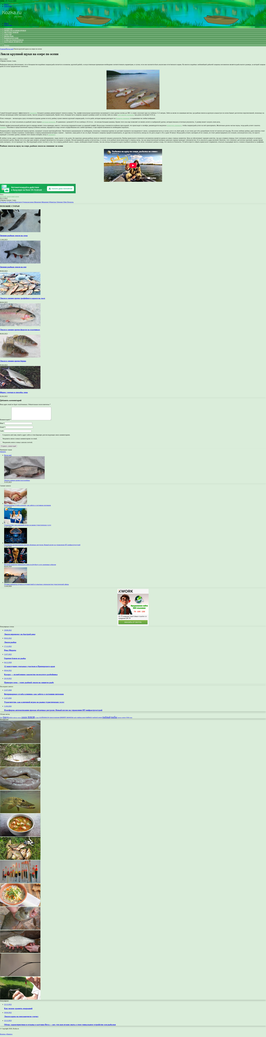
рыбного (89, 717)
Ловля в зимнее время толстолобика (17, 480)
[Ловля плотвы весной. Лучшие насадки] (20, 952)
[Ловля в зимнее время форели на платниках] (20, 325)
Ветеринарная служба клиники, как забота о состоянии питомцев (27, 505)
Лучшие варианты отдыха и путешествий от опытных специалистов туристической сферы (36, 584)
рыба (75, 717)
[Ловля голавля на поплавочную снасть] (20, 766)
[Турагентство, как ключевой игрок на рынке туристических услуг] (15, 523)
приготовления (54, 717)
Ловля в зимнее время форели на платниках (20, 330)
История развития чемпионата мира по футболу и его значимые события (30, 564)
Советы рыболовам (13, 40)
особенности (44, 717)
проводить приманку (174, 125)
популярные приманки (126, 115)
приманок (33, 113)
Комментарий (5, 419)
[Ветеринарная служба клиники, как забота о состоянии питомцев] (15, 503)
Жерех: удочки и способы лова (14, 392)
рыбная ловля (81, 717)
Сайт (2, 431)
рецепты (69, 717)
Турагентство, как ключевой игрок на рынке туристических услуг (27, 525)
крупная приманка (48, 122)
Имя (2, 423)
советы (124, 717)
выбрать (15, 717)
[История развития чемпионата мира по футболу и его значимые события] (15, 563)
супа (127, 717)
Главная (3, 49)
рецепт (63, 717)
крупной (3, 196)
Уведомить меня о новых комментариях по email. (19, 439)
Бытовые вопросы (13, 42)
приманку (51, 134)
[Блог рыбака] (12, 20)
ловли (24, 717)
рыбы (114, 717)
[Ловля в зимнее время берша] (20, 357)
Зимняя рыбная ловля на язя (13, 267)
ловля (9, 196)
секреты (119, 717)
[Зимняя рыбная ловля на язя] (20, 263)
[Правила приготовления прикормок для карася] (20, 859)
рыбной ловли (97, 717)
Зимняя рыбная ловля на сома (14, 235)
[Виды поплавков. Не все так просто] (20, 882)
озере (13, 196)
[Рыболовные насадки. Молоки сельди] (20, 789)
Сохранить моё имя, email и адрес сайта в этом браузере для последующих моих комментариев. (36, 435)
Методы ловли (11, 32)
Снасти (7, 34)
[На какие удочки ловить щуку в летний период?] (20, 813)
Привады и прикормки (15, 31)
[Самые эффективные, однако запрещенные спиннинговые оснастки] (20, 999)
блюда (6, 717)
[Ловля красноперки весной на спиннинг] (20, 743)
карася (19, 717)
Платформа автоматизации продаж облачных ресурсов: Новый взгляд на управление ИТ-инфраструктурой (42, 545)
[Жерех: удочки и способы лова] (20, 388)
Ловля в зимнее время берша (13, 361)
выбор (11, 717)
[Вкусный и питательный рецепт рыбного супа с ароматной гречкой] (20, 906)
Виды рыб (9, 36)
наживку (3, 127)
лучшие (37, 717)
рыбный (106, 717)
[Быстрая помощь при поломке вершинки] (20, 976)
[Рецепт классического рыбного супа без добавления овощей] (20, 836)
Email (2, 427)
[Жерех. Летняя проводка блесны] (20, 929)
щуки (17, 196)
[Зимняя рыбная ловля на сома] (20, 232)
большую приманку (123, 118)
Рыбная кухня (11, 38)
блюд (1, 717)
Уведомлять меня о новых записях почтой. (17, 442)
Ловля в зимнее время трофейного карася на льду (22, 298)
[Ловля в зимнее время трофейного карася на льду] (20, 294)
